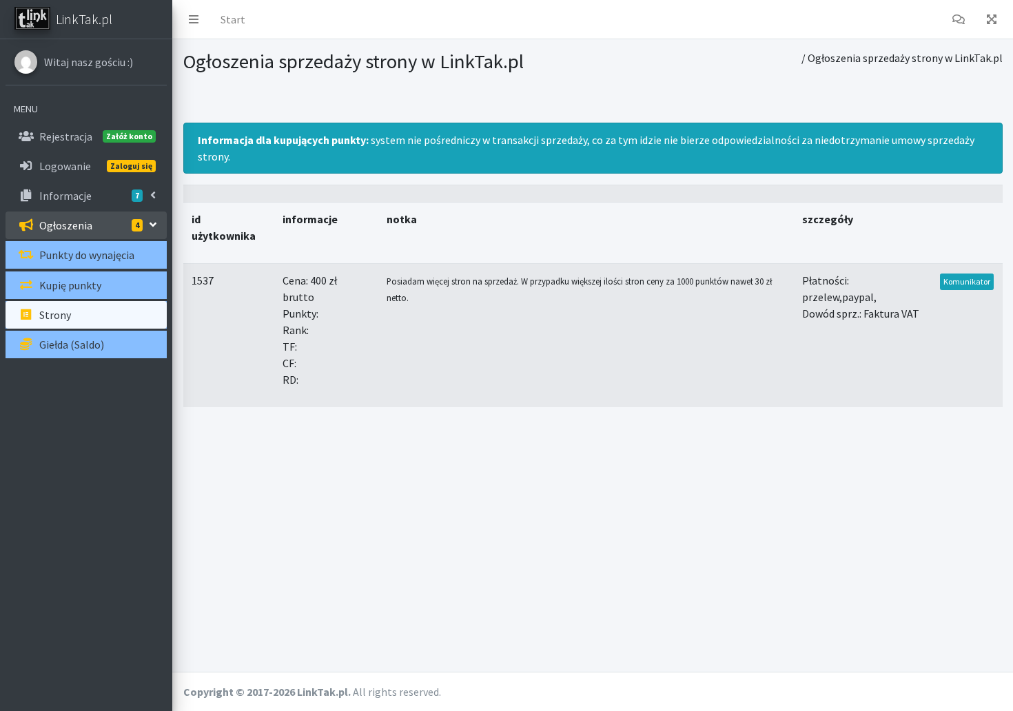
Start (233, 19)
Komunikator (966, 281)
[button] (193, 19)
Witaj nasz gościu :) (88, 62)
